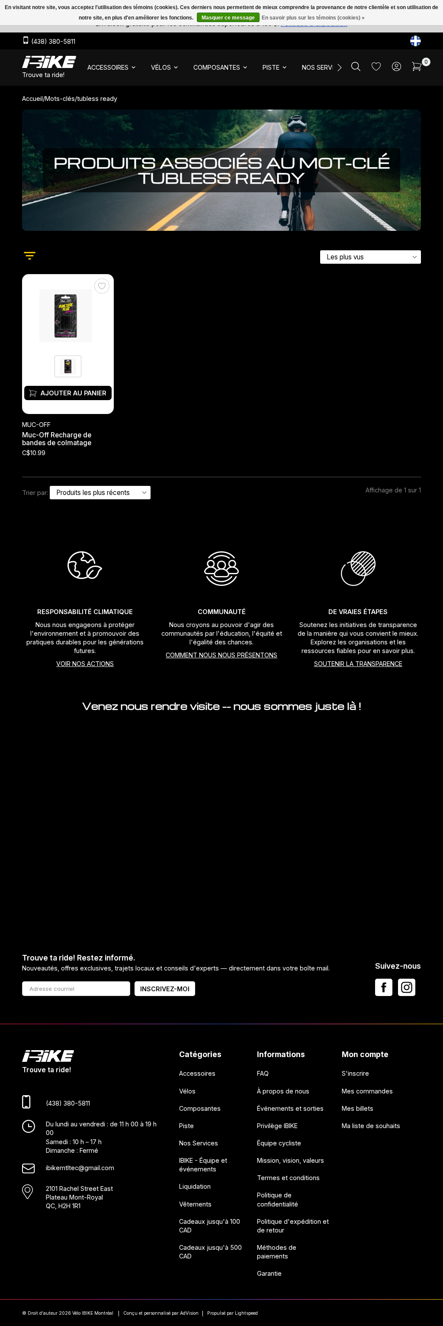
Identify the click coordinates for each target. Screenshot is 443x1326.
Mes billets (357, 1108)
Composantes (200, 1108)
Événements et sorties (290, 1108)
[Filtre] (29, 256)
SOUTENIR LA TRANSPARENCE (358, 663)
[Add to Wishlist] (101, 286)
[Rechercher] (355, 68)
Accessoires (197, 1073)
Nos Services (198, 1143)
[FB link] (383, 987)
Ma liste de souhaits (371, 1125)
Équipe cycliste (279, 1143)
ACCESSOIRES (107, 67)
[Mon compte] (396, 68)
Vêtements (195, 1204)
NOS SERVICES (323, 67)
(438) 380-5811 (52, 41)
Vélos (187, 1091)
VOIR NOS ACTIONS (85, 663)
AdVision (189, 1313)
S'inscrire (355, 1073)
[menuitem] (112, 67)
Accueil (32, 98)
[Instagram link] (406, 987)
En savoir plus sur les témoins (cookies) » (313, 18)
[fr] (415, 41)
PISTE (271, 67)
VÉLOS (161, 67)
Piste (186, 1125)
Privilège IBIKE (277, 1125)
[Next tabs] (338, 67)
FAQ (263, 1073)
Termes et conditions (288, 1177)
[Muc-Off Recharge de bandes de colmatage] (68, 314)
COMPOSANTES (216, 67)
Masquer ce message (228, 18)
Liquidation (195, 1186)
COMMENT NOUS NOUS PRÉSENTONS (221, 655)
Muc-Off (36, 424)
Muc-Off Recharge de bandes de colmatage (56, 438)
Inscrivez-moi (164, 989)
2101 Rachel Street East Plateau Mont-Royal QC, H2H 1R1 (79, 1197)
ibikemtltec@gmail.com (80, 1167)
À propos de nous (283, 1091)
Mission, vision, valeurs (290, 1160)
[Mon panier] (417, 68)
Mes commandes (367, 1091)
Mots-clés (60, 98)
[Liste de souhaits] (376, 68)
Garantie (269, 1273)
